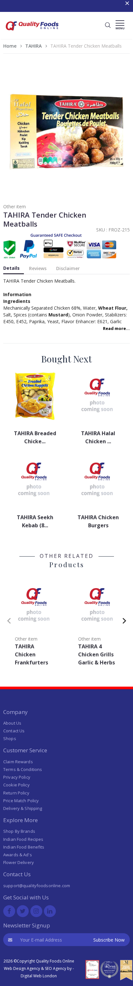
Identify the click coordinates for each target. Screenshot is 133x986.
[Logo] (32, 32)
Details (11, 268)
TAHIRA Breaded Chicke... (35, 437)
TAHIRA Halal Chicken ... (98, 437)
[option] (34, 623)
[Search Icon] (108, 25)
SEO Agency (55, 968)
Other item (14, 206)
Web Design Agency (22, 968)
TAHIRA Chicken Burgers (98, 521)
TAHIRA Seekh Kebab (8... (35, 521)
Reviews (37, 268)
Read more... (116, 328)
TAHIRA (33, 46)
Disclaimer (68, 268)
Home (9, 46)
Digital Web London (39, 976)
